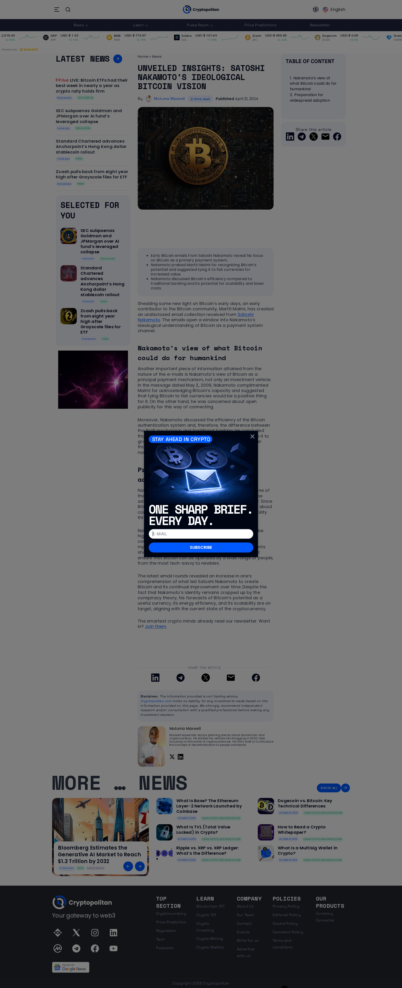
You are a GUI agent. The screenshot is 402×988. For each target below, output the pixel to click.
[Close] (252, 436)
